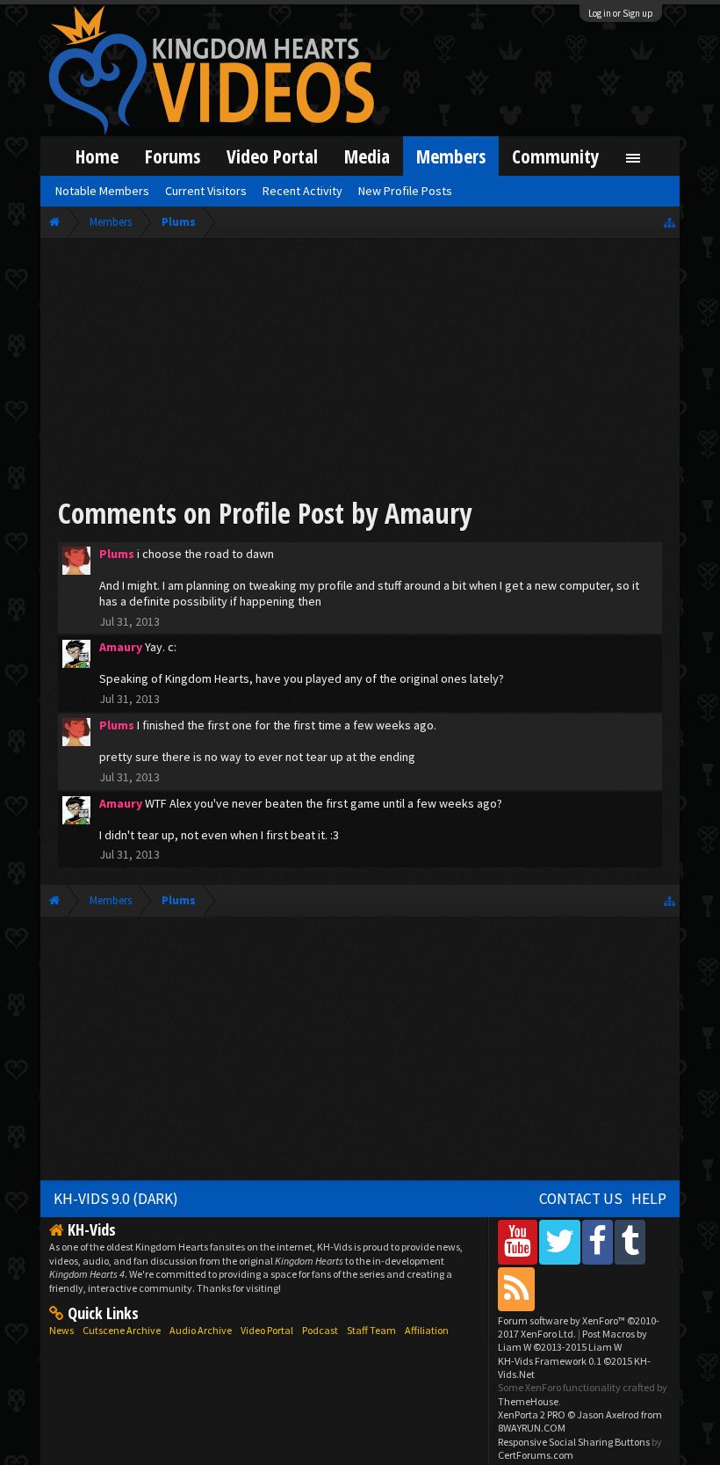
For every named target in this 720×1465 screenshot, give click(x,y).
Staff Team (371, 1330)
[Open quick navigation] (669, 222)
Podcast (320, 1330)
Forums (172, 156)
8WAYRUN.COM (531, 1427)
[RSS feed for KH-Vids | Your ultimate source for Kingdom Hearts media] (516, 1289)
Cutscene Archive (122, 1330)
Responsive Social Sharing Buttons (574, 1441)
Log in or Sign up (620, 13)
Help (648, 1198)
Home (97, 156)
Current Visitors (206, 191)
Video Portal (272, 156)
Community (556, 156)
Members (451, 156)
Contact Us (581, 1198)
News (61, 1330)
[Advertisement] (360, 371)
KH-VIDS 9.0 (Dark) (116, 1198)
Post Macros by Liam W (572, 1340)
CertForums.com (535, 1454)
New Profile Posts (405, 191)
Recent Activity (302, 191)
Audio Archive (200, 1330)
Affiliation (427, 1330)
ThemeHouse (528, 1401)
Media (367, 156)
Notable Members (102, 191)
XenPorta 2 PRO (531, 1414)
